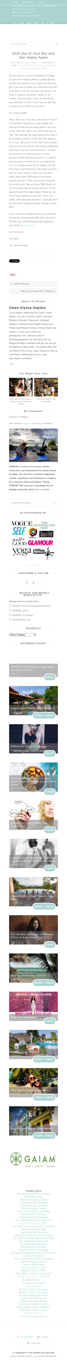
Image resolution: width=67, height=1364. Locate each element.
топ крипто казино (33, 1283)
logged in (27, 423)
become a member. (41, 489)
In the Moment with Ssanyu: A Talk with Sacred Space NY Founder (21, 401)
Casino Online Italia (33, 1264)
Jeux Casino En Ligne (33, 1267)
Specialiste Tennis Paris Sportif (34, 1273)
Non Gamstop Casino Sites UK (33, 1220)
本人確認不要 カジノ (33, 1279)
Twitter (44, 1337)
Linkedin (35, 1343)
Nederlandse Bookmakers (23, 6)
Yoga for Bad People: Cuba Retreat (31, 1128)
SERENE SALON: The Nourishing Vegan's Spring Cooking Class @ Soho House (33, 781)
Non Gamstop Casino (48, 6)
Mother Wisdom (21, 284)
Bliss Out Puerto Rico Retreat (28, 975)
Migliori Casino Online (33, 1270)
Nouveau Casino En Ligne (33, 1304)
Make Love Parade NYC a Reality (37, 291)
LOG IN (41, 2)
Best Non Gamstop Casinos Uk (26, 15)
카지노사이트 (33, 1286)
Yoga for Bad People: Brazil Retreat (32, 708)
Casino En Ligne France (34, 1316)
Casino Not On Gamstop (34, 1202)
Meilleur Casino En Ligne (33, 1289)
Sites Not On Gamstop (33, 1229)
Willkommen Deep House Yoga (29, 746)
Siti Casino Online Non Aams (33, 1193)
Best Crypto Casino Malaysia (33, 1307)
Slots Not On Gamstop (33, 1214)
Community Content (31, 66)
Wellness (41, 68)
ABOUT (15, 2)
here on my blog (27, 225)
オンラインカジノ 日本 (33, 1223)
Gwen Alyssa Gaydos (26, 63)
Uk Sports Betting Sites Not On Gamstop (33, 1252)
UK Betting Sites (33, 1196)
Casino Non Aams (33, 1255)
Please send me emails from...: (24, 601)
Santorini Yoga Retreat (24, 1052)
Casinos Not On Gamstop (33, 1217)
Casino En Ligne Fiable (33, 1301)
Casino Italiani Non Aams (33, 1295)
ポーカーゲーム (33, 1313)
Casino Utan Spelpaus (22, 12)
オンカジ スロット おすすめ (33, 1276)
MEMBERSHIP (28, 2)
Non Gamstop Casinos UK (24, 9)
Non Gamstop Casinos (33, 1199)
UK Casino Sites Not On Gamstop (33, 1235)
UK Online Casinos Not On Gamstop (34, 1226)
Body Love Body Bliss (23, 1017)
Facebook (27, 1337)
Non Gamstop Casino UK (33, 1241)
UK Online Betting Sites (33, 1244)
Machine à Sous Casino (33, 1310)
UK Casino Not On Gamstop (33, 1211)
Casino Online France (33, 1298)
